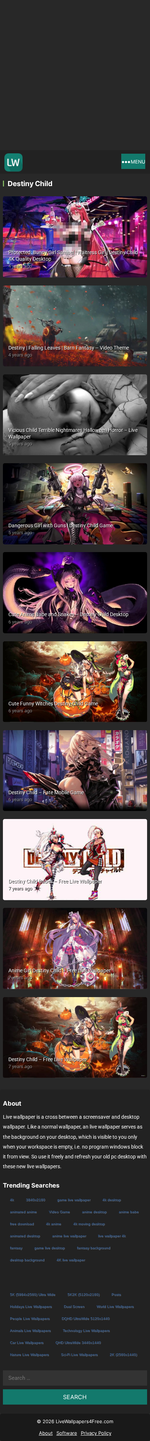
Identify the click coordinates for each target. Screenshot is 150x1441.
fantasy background (93, 1248)
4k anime (53, 1224)
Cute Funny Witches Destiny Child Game (53, 703)
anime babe (129, 1212)
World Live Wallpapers (115, 1306)
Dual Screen (74, 1306)
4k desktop (111, 1200)
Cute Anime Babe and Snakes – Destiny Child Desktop (68, 614)
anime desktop (94, 1212)
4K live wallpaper (70, 1260)
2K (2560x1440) (123, 1355)
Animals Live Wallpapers (30, 1330)
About (46, 1433)
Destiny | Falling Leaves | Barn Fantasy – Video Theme (68, 348)
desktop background (27, 1260)
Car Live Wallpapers (26, 1342)
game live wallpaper (73, 1200)
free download (22, 1224)
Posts (116, 1294)
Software (66, 1433)
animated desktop (25, 1236)
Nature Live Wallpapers (29, 1355)
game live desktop (49, 1248)
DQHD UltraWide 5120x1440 (86, 1318)
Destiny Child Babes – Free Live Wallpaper (55, 881)
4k (12, 1200)
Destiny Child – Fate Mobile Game (46, 792)
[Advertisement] (75, 75)
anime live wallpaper (69, 1236)
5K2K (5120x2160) (83, 1294)
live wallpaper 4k (112, 1236)
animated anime (23, 1212)
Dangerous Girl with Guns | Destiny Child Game (60, 525)
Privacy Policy (96, 1433)
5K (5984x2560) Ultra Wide (32, 1294)
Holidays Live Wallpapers (31, 1306)
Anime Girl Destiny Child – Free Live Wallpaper (59, 970)
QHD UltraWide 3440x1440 (78, 1342)
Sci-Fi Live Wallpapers (79, 1355)
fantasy (16, 1248)
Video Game (59, 1212)
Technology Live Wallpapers (86, 1330)
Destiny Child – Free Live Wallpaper (47, 1059)
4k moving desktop (89, 1224)
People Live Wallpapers (30, 1318)
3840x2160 (35, 1200)
